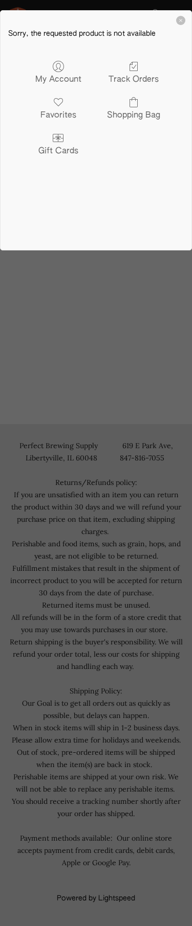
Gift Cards (58, 151)
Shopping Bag (133, 115)
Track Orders (134, 80)
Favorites (58, 115)
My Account (58, 80)
